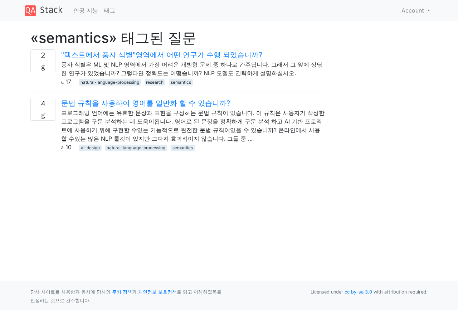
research (155, 82)
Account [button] (413, 10)
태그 (109, 10)
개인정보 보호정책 (157, 292)
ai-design (90, 147)
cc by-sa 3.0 (358, 292)
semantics (181, 82)
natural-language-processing (110, 82)
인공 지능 (85, 10)
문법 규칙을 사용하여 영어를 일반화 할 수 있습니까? (145, 103)
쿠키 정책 (122, 292)
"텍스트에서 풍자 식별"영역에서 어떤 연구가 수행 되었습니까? (161, 54)
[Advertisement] (178, 201)
